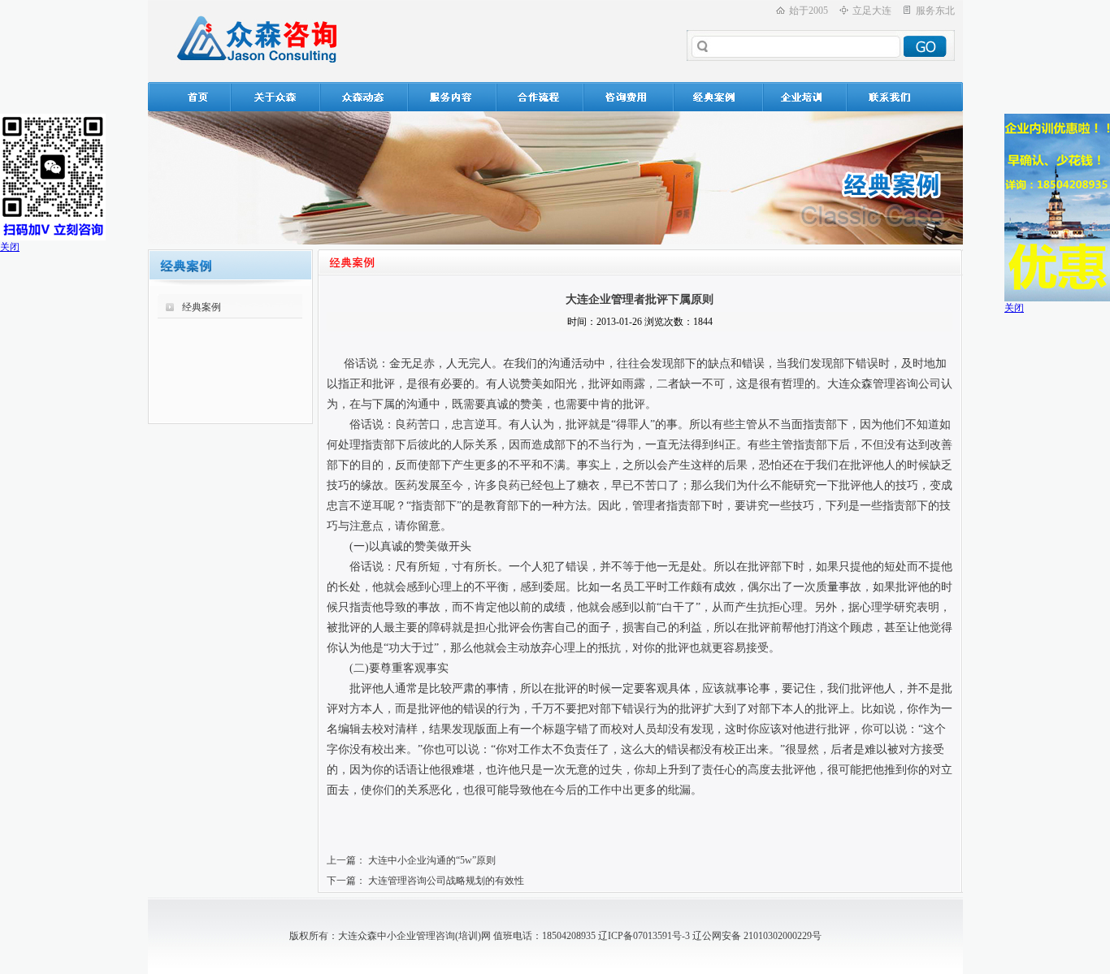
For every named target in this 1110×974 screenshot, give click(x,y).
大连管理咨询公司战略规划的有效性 (446, 880)
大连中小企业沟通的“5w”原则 (432, 860)
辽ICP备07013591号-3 (644, 936)
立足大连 (871, 10)
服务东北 (935, 10)
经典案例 (201, 307)
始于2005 (808, 10)
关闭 (10, 247)
